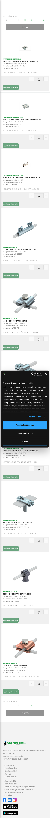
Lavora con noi (11, 777)
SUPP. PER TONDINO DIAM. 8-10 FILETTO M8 (20, 61)
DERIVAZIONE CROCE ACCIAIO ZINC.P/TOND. (21, 131)
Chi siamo (9, 765)
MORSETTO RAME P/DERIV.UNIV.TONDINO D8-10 (22, 677)
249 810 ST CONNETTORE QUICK (15, 321)
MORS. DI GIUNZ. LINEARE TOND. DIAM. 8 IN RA (21, 178)
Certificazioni (10, 784)
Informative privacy (13, 792)
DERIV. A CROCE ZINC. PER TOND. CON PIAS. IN (22, 119)
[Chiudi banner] (46, 374)
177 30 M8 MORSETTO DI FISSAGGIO (17, 594)
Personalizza (23, 433)
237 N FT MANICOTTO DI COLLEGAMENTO (19, 249)
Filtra (25, 27)
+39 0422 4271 (10, 753)
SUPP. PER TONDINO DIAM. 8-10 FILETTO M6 (20, 451)
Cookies (8, 795)
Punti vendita (10, 768)
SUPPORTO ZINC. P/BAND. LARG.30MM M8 (19, 534)
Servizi (7, 774)
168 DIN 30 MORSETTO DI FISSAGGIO (17, 522)
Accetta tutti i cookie (25, 425)
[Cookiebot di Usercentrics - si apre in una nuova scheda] (31, 374)
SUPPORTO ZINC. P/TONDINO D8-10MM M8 (20, 73)
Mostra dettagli (35, 417)
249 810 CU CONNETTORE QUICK (16, 666)
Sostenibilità (10, 781)
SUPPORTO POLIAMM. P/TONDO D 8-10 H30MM (21, 605)
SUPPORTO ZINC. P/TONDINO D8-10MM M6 (20, 462)
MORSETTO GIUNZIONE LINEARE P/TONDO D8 (21, 189)
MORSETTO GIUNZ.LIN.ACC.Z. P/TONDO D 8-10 (21, 261)
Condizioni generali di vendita (18, 789)
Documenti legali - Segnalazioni (19, 787)
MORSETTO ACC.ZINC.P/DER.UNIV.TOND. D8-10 (21, 332)
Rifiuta (25, 442)
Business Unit (10, 771)
